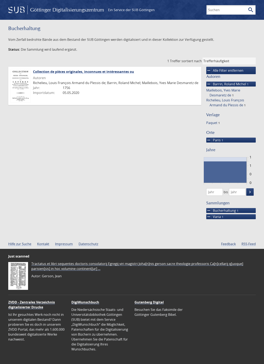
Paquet (213, 123)
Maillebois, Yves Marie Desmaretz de (223, 92)
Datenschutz (88, 244)
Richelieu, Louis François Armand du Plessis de (226, 102)
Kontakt (43, 244)
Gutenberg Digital (149, 302)
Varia (214, 216)
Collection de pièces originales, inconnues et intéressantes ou (83, 71)
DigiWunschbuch (85, 302)
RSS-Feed (249, 244)
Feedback (228, 244)
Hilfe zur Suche (19, 244)
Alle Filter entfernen (224, 70)
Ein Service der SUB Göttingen (131, 10)
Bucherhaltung (222, 210)
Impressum (64, 244)
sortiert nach (192, 61)
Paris (214, 140)
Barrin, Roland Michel (227, 84)
